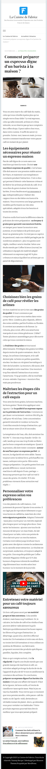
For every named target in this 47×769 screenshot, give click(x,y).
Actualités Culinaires (27, 51)
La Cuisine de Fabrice (23, 17)
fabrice (23, 105)
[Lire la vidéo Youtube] (23, 583)
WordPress (31, 763)
